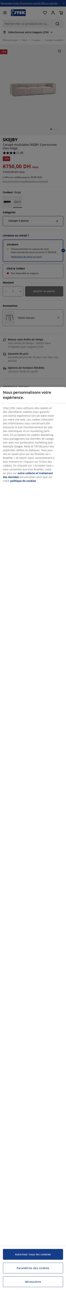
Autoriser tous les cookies (33, 1254)
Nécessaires (33, 1281)
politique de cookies (23, 481)
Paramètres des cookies (33, 1268)
